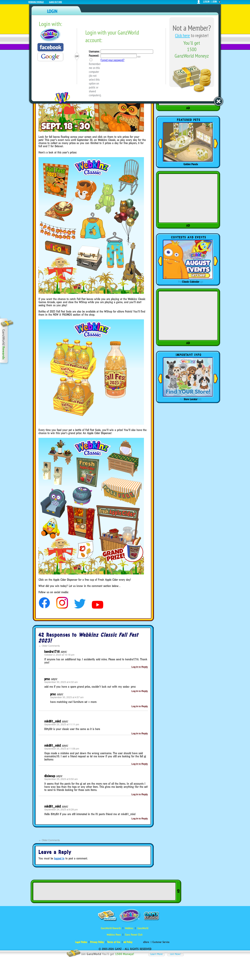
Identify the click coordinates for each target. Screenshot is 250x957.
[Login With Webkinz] (50, 35)
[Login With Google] (50, 57)
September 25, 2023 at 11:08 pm (61, 748)
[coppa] (44, 607)
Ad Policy (127, 942)
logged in (59, 858)
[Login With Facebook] (50, 47)
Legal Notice (81, 942)
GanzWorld (142, 928)
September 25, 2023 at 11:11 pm (61, 724)
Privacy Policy (97, 942)
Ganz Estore (55, 1)
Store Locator (190, 399)
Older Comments (49, 645)
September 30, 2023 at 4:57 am (67, 697)
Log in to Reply (139, 667)
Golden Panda (190, 164)
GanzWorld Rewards (111, 928)
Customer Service (160, 942)
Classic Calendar (190, 281)
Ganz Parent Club (133, 934)
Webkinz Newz (114, 934)
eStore (146, 942)
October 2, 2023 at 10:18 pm (59, 654)
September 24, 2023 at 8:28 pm (61, 809)
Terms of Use (113, 942)
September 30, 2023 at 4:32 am (61, 682)
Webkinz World (36, 1)
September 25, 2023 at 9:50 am (61, 779)
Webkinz (129, 928)
